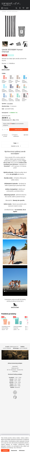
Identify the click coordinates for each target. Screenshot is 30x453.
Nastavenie (14, 450)
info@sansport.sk (13, 346)
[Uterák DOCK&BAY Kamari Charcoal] (15, 26)
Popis (15, 143)
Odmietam (22, 450)
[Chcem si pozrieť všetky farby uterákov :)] (6, 67)
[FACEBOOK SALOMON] (15, 397)
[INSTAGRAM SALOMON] (15, 392)
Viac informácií (17, 447)
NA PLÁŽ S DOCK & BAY (12, 11)
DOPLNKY (4, 11)
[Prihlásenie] (20, 8)
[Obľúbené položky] (23, 8)
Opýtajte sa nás (15, 146)
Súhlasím (5, 450)
